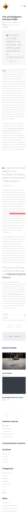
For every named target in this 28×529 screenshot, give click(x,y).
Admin (19, 22)
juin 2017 (5, 456)
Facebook (10, 325)
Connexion (6, 503)
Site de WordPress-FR (9, 511)
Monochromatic (7, 437)
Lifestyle (5, 478)
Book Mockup (6, 428)
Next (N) (17, 336)
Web (3, 490)
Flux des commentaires (9, 508)
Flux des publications (9, 505)
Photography (16, 24)
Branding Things (7, 434)
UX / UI (4, 487)
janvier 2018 (6, 454)
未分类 (4, 492)
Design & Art (6, 473)
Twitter (19, 325)
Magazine (10, 24)
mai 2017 (5, 459)
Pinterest (18, 327)
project (5, 317)
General (4, 475)
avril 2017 (5, 462)
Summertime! (6, 431)
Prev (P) (10, 336)
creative (5, 314)
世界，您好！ (6, 425)
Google (9, 327)
